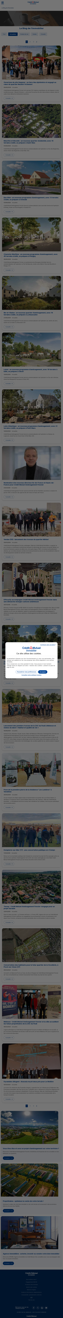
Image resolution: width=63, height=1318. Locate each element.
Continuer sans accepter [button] (47, 645)
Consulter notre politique (31, 675)
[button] (42, 672)
